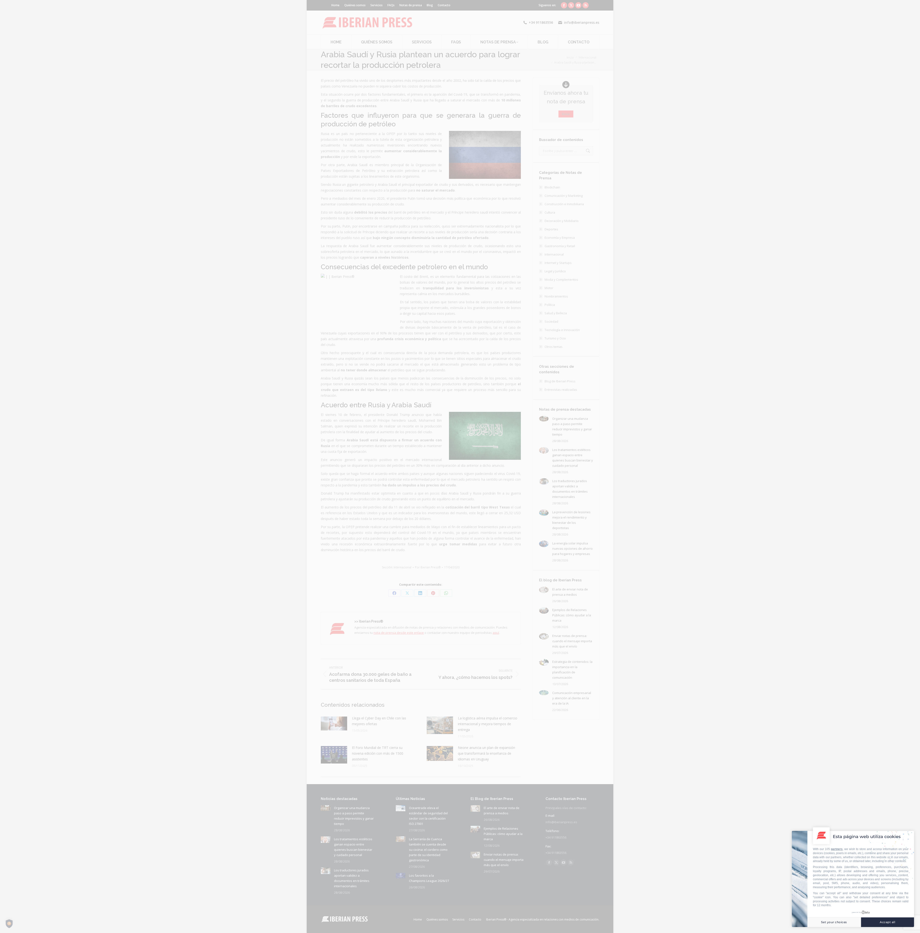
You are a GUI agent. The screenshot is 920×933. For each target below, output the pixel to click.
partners (837, 849)
